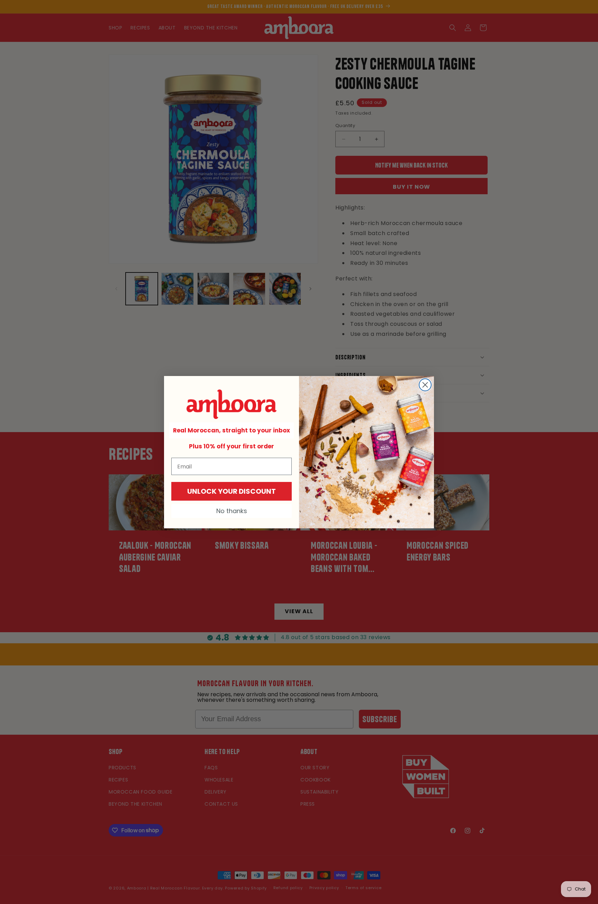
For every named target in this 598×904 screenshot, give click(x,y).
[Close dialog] (425, 385)
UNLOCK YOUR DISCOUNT (231, 491)
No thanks (231, 511)
